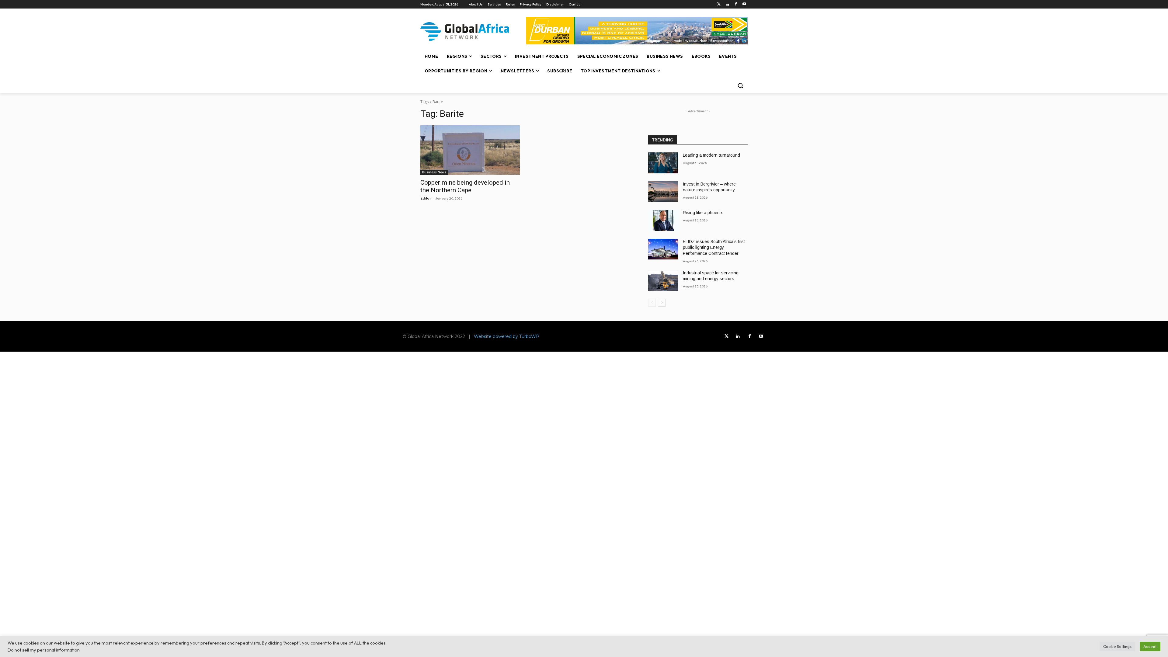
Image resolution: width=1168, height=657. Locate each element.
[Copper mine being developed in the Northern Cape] (470, 150)
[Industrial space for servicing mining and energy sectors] (663, 280)
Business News (434, 172)
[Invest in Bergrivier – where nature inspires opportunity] (663, 191)
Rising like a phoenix (703, 212)
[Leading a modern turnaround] (663, 162)
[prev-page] (652, 303)
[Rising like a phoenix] (663, 220)
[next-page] (662, 303)
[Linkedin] (727, 4)
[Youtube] (744, 4)
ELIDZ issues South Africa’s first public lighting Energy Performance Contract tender (714, 247)
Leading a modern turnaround (711, 155)
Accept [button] (1150, 646)
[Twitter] (718, 4)
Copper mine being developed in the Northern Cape (465, 186)
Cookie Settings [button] (1117, 646)
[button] (740, 85)
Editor (425, 198)
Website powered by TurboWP (506, 336)
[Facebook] (735, 4)
